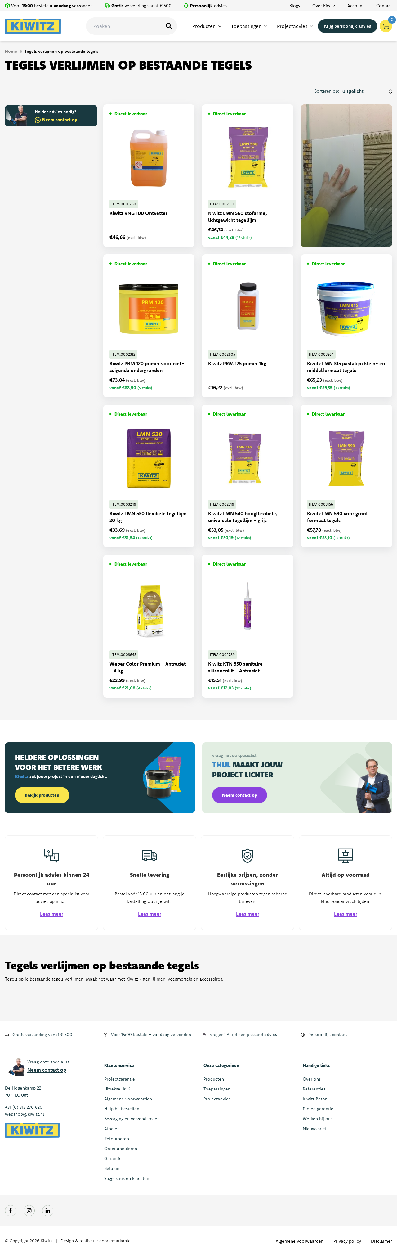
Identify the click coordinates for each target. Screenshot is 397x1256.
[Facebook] (10, 1210)
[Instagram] (29, 1210)
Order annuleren (120, 1148)
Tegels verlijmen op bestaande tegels (61, 51)
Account (355, 5)
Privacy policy (347, 1241)
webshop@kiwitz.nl (24, 1114)
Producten (213, 1079)
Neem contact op (59, 119)
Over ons (312, 1079)
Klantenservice (119, 1065)
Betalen (111, 1168)
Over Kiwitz (323, 5)
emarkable (120, 1241)
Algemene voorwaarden (128, 1099)
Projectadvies (216, 1099)
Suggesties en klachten (126, 1178)
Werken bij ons (317, 1119)
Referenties (314, 1089)
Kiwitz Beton (315, 1099)
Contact (384, 5)
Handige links (316, 1065)
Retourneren (116, 1138)
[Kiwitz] (33, 26)
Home (11, 51)
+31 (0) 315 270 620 (23, 1107)
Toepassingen (216, 1089)
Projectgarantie (119, 1079)
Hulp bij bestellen (121, 1109)
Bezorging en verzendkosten (132, 1119)
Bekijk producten (42, 795)
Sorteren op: (326, 91)
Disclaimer (381, 1241)
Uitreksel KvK (117, 1089)
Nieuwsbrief (315, 1128)
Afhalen (112, 1128)
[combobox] (131, 26)
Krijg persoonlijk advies (347, 26)
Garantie (113, 1158)
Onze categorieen (221, 1065)
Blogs (294, 5)
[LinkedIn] (47, 1210)
